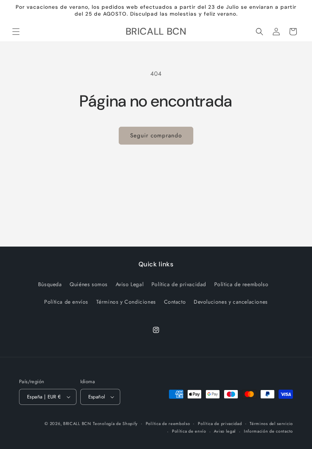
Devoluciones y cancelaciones (231, 302)
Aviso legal (225, 431)
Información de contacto (268, 431)
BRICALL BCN (77, 423)
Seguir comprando (156, 135)
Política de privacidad (178, 284)
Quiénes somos (89, 284)
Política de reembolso (241, 284)
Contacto (175, 302)
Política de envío (189, 431)
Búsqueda (50, 284)
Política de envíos (66, 302)
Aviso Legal (130, 284)
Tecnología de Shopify (115, 423)
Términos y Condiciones (126, 302)
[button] (16, 31)
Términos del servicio (271, 423)
